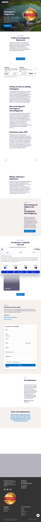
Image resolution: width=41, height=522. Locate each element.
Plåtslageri (6, 511)
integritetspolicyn (16, 362)
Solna (29, 417)
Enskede (28, 414)
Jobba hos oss (24, 511)
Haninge (12, 415)
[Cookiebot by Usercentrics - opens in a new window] (35, 249)
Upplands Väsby (16, 419)
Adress (6, 343)
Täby (25, 418)
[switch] (15, 268)
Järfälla (21, 415)
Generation (35, 519)
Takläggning (6, 507)
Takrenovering (6, 509)
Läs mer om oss (20, 58)
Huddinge (17, 415)
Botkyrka (13, 414)
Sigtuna (20, 417)
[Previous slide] (5, 160)
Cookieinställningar (12, 520)
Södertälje (18, 418)
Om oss (22, 508)
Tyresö (22, 418)
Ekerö (25, 414)
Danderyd (21, 414)
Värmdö (15, 421)
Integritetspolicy (14, 519)
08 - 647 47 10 (8, 319)
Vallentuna (23, 419)
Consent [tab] (7, 252)
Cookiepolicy (6, 520)
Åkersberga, (20, 421)
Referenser (23, 513)
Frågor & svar (6, 449)
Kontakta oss (7, 25)
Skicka (20, 365)
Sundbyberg (13, 418)
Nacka (24, 415)
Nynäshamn (13, 417)
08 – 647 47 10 (24, 481)
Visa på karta (23, 487)
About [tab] (34, 252)
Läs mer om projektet (29, 231)
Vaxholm (28, 419)
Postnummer (28, 343)
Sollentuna (25, 417)
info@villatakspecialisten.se (11, 317)
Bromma (17, 414)
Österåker (25, 421)
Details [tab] (20, 252)
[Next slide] (35, 160)
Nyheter (22, 510)
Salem (17, 417)
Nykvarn (28, 415)
